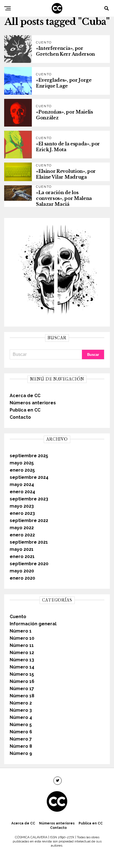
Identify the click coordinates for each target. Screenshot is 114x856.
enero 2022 (22, 535)
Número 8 (21, 746)
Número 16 (22, 681)
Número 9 (21, 753)
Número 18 (22, 695)
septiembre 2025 (29, 455)
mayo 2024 (22, 484)
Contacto (20, 417)
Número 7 (21, 739)
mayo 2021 (21, 549)
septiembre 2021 (29, 542)
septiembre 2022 (29, 520)
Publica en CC (25, 410)
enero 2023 (22, 513)
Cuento (18, 616)
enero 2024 (22, 491)
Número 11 (22, 645)
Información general (33, 623)
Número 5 (21, 724)
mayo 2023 (22, 506)
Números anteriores (33, 402)
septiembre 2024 (29, 477)
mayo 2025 (22, 463)
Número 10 (22, 638)
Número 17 (22, 688)
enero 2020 (22, 578)
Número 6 (21, 731)
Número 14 (22, 667)
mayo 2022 (22, 527)
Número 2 (21, 703)
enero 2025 (22, 470)
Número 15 (22, 674)
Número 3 (21, 710)
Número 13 (22, 659)
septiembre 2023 (29, 499)
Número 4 (21, 717)
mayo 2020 (22, 571)
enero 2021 (22, 556)
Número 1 (21, 631)
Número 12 (22, 652)
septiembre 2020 (29, 563)
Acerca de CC (25, 395)
